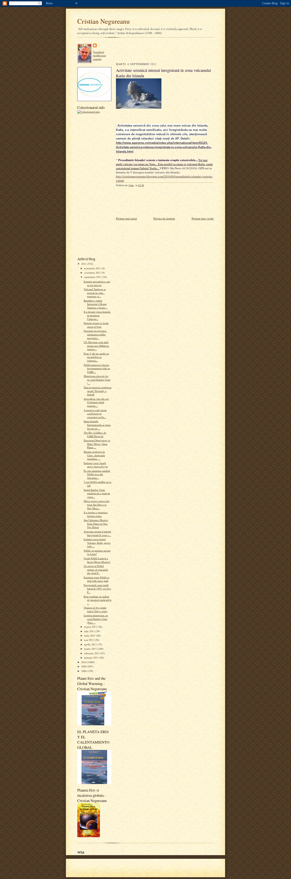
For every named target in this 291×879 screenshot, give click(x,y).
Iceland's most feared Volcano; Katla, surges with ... (97, 542)
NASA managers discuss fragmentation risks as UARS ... (97, 368)
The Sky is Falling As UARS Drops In (95, 434)
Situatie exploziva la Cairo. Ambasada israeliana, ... (94, 455)
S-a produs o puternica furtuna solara (96, 514)
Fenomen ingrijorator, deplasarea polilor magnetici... (95, 334)
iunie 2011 (90, 635)
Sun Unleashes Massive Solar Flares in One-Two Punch (96, 523)
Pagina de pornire (164, 218)
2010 (84, 662)
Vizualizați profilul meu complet (99, 55)
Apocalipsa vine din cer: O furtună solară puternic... (96, 402)
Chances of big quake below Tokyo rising (96, 609)
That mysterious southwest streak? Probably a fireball (97, 391)
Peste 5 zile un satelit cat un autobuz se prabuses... (96, 357)
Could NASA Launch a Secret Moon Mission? (97, 560)
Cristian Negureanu (103, 21)
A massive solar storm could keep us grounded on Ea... (95, 413)
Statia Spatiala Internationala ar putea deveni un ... (97, 425)
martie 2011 (91, 648)
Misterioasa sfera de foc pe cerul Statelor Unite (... (97, 379)
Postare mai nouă (126, 218)
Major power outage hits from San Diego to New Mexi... (96, 504)
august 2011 (91, 626)
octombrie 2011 (93, 272)
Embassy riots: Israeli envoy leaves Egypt (96, 464)
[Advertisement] (95, 184)
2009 (84, 666)
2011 (84, 263)
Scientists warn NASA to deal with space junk (96, 579)
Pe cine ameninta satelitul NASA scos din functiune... (97, 474)
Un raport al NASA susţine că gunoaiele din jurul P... (96, 569)
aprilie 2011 (91, 644)
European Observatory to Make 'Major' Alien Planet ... (97, 444)
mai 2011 (89, 640)
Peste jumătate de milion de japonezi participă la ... (97, 600)
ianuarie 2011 (91, 657)
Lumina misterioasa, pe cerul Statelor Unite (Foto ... (96, 619)
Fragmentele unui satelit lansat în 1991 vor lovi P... (97, 588)
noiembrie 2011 (93, 268)
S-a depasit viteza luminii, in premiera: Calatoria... (97, 315)
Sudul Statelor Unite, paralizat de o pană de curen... (97, 493)
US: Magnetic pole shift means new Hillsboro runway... (96, 345)
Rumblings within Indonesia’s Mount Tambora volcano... (96, 304)
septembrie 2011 (93, 277)
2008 (84, 671)
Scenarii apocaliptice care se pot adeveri (97, 283)
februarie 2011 (92, 653)
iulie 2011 (89, 631)
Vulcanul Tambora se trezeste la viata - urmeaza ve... (95, 292)
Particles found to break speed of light (96, 324)
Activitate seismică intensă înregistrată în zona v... (97, 533)
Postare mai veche (203, 218)
